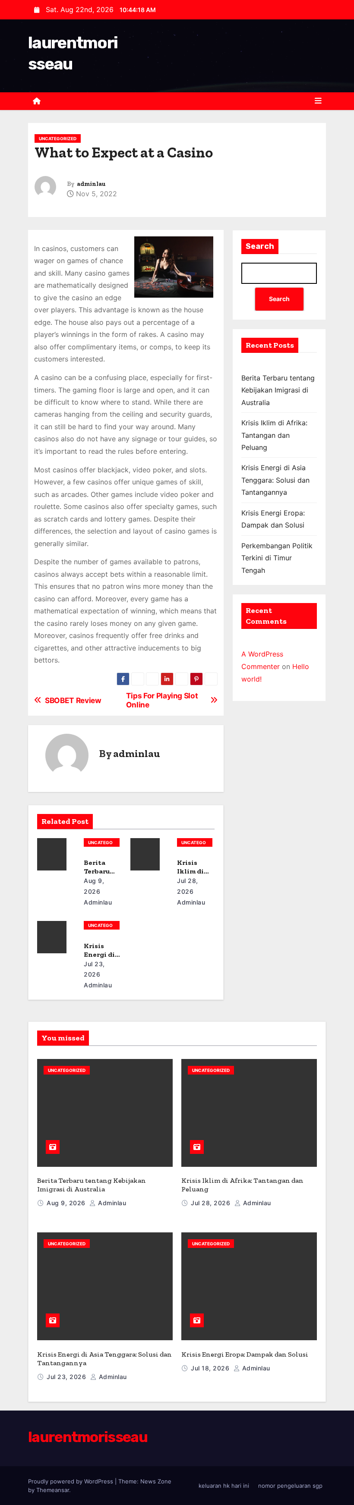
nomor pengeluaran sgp (290, 1485)
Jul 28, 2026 (211, 1203)
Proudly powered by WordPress (71, 1481)
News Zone (155, 1481)
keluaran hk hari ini (224, 1485)
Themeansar (52, 1489)
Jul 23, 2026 (67, 1376)
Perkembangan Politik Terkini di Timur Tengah (277, 558)
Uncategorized (57, 138)
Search (260, 246)
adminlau (91, 184)
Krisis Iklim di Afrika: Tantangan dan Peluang (274, 435)
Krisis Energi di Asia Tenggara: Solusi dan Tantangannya (275, 479)
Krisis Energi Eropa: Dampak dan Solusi (244, 1354)
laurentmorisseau (87, 1437)
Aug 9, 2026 (67, 1203)
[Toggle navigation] (318, 101)
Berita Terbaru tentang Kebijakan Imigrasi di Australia (278, 390)
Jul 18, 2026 (211, 1368)
